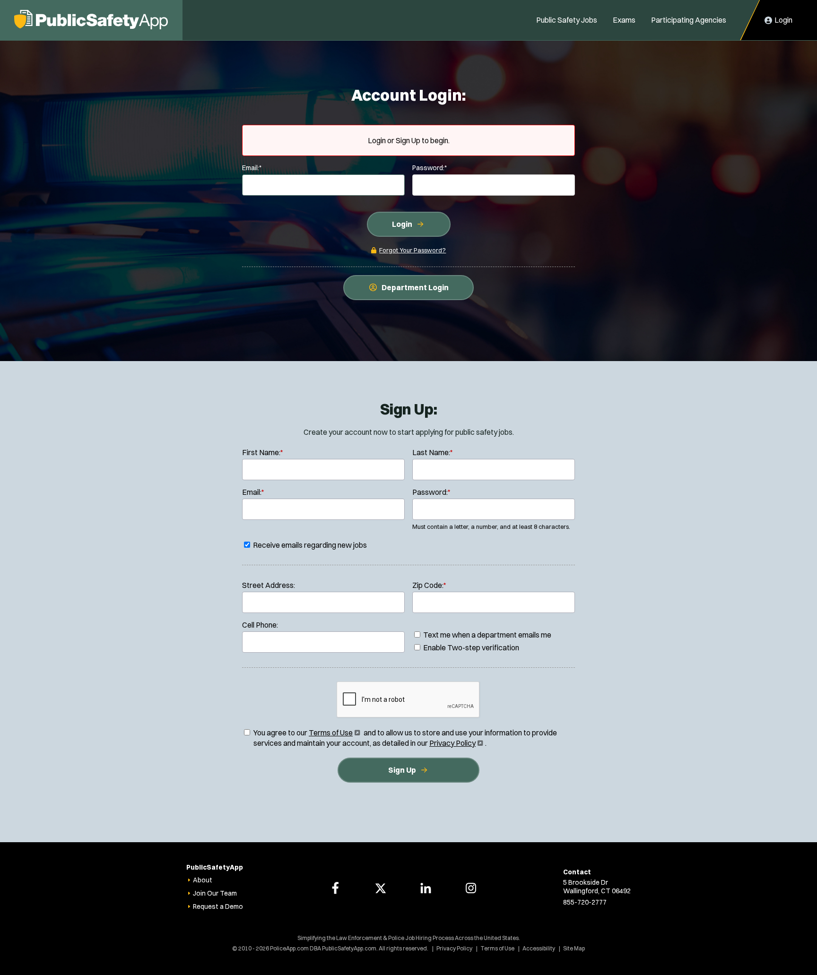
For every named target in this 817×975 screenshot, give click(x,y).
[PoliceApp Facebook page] (335, 888)
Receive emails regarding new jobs (309, 545)
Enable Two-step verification (470, 647)
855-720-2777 (585, 902)
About (202, 880)
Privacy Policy (455, 743)
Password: (429, 168)
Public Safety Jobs (566, 20)
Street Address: (268, 585)
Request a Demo (218, 906)
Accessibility (538, 948)
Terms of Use (333, 732)
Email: (251, 168)
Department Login (415, 287)
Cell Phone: (260, 625)
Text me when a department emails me (486, 634)
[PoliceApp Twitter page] (380, 888)
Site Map (574, 948)
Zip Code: (429, 585)
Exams (624, 20)
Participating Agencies (688, 20)
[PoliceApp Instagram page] (471, 888)
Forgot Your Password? (412, 250)
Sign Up (402, 770)
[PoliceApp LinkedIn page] (425, 888)
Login (402, 224)
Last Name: (432, 452)
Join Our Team (215, 893)
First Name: (262, 452)
